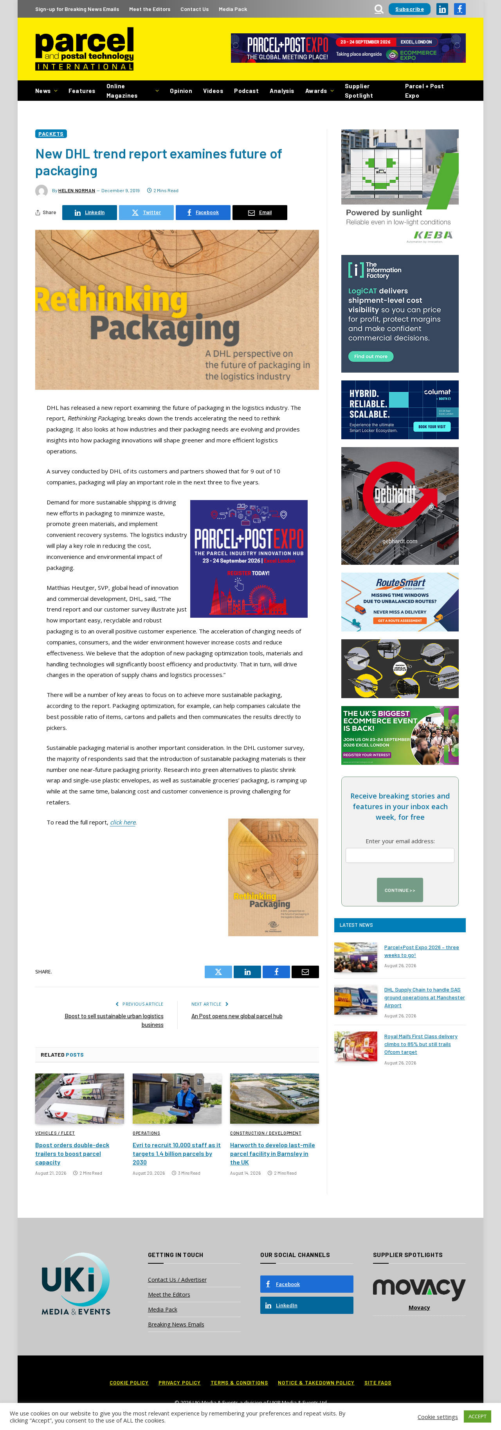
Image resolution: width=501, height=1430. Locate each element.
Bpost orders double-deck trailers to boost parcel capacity (72, 1153)
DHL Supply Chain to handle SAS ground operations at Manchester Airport (424, 997)
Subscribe (409, 8)
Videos (213, 90)
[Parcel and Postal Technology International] (84, 49)
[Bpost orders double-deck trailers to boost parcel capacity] (79, 1098)
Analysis (282, 90)
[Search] (379, 9)
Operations (146, 1132)
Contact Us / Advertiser (177, 1279)
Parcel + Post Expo (424, 90)
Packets (51, 133)
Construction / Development (265, 1132)
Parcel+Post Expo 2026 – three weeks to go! (421, 951)
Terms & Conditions (239, 1382)
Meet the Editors (149, 8)
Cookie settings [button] (438, 1416)
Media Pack (233, 8)
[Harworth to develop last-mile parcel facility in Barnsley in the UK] (274, 1098)
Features (82, 90)
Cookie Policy (129, 1382)
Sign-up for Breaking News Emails (77, 8)
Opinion (181, 90)
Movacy (419, 1307)
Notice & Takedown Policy (316, 1382)
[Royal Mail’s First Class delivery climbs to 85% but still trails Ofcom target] (355, 1046)
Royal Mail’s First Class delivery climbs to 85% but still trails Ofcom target (421, 1044)
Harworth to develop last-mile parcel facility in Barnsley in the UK (272, 1153)
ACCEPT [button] (478, 1416)
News (43, 90)
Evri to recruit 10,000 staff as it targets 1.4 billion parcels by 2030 (177, 1153)
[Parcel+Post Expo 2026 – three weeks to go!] (355, 957)
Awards (316, 90)
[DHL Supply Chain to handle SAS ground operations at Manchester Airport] (355, 1000)
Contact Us (194, 8)
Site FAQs (377, 1382)
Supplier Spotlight (359, 90)
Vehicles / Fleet (55, 1132)
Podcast (246, 90)
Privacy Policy (180, 1382)
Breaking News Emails (176, 1324)
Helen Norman (76, 190)
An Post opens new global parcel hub (237, 1015)
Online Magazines (122, 90)
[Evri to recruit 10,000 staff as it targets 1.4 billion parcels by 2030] (177, 1098)
